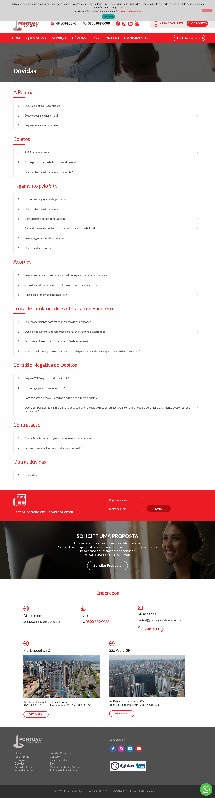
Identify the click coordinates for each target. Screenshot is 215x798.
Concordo (108, 16)
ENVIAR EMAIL (150, 629)
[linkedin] (130, 748)
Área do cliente (24, 767)
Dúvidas (20, 763)
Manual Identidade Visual (64, 767)
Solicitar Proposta (107, 565)
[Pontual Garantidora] (26, 25)
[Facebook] (118, 23)
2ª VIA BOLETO (197, 23)
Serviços (20, 760)
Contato (55, 756)
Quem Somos (23, 756)
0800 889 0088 (99, 23)
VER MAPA (36, 714)
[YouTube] (136, 23)
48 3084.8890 (65, 23)
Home (18, 753)
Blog (52, 763)
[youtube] (138, 748)
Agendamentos (24, 770)
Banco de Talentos (60, 760)
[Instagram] (124, 23)
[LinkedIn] (130, 23)
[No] (207, 10)
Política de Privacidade (63, 770)
